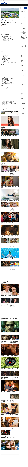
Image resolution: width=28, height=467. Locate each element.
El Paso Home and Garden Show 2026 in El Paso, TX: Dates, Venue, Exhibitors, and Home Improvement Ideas (23, 21)
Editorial (21, 64)
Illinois (21, 80)
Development (22, 60)
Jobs (21, 83)
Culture (2, 19)
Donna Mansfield (4, 25)
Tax (20, 104)
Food (21, 74)
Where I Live (22, 112)
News (21, 90)
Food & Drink (22, 75)
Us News (21, 109)
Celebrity (21, 55)
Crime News (22, 57)
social (21, 99)
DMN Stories (22, 61)
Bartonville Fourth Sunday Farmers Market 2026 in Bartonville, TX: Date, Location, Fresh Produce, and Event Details (23, 36)
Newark (21, 89)
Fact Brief (21, 70)
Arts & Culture (22, 50)
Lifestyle (21, 84)
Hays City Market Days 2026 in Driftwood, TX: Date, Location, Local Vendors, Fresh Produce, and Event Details (23, 31)
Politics (21, 94)
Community (21, 56)
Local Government (22, 85)
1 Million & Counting (23, 45)
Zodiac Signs (22, 113)
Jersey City (21, 81)
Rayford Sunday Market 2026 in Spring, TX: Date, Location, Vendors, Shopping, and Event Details (23, 17)
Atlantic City (22, 51)
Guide (21, 76)
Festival (21, 71)
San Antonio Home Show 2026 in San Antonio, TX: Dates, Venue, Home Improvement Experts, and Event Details (23, 26)
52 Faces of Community (23, 46)
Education (21, 65)
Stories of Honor (22, 103)
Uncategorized (22, 108)
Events (21, 69)
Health (21, 79)
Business (21, 52)
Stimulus (21, 102)
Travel (21, 107)
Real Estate (21, 95)
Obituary (21, 93)
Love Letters (22, 88)
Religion (21, 98)
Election (21, 66)
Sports (21, 100)
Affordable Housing (22, 47)
